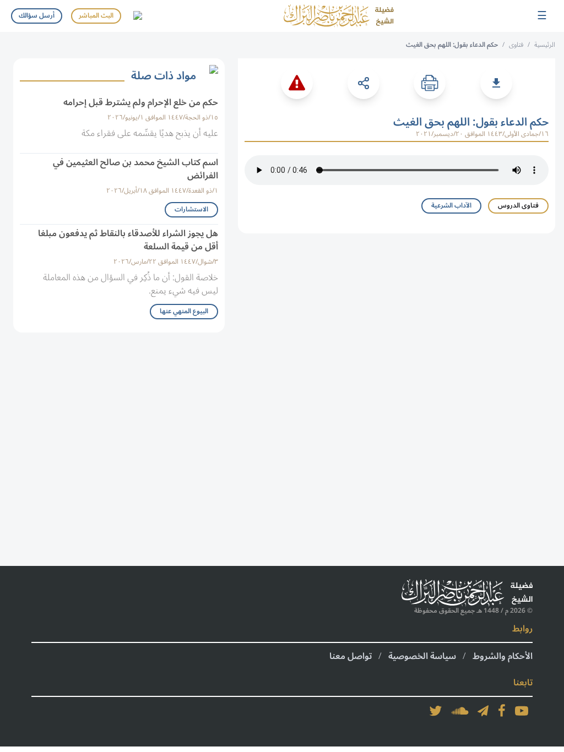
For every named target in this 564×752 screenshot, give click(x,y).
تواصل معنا (350, 656)
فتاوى (516, 45)
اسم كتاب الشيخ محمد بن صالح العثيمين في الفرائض (135, 169)
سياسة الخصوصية (422, 656)
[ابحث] (137, 16)
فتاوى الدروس (518, 205)
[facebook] (501, 710)
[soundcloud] (460, 710)
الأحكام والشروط (503, 656)
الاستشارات (191, 209)
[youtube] (521, 710)
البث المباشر (96, 16)
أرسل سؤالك (37, 16)
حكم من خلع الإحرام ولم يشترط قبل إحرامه (140, 102)
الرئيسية (544, 45)
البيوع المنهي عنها (184, 311)
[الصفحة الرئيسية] (339, 16)
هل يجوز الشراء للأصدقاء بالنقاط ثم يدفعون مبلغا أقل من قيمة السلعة (128, 240)
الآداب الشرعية (451, 205)
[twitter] (435, 711)
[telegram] (483, 710)
